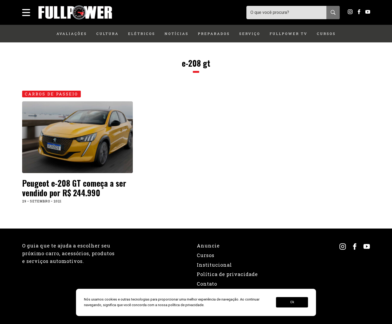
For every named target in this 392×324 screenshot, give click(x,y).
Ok (292, 302)
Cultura (107, 33)
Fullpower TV (288, 33)
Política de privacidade (227, 274)
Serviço (249, 33)
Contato (207, 284)
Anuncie (208, 245)
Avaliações (72, 33)
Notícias (177, 33)
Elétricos (141, 33)
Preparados (214, 33)
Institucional (214, 265)
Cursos (326, 33)
